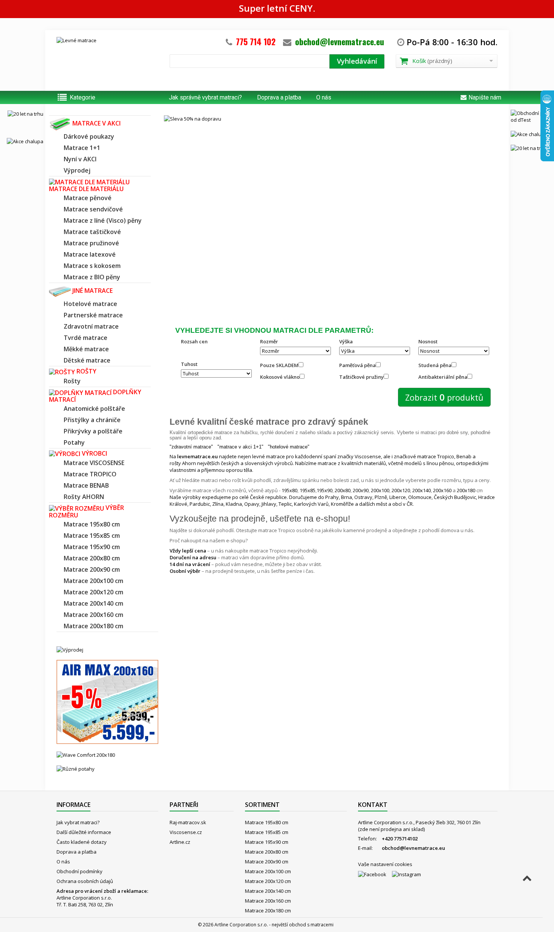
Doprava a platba (279, 97)
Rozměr (269, 341)
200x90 (361, 490)
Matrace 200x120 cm (268, 881)
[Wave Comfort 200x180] (86, 754)
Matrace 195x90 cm (266, 842)
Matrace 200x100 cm (268, 871)
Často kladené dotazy (82, 842)
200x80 (342, 490)
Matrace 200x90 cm (266, 861)
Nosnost (428, 341)
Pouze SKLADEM (279, 365)
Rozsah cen (194, 341)
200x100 (380, 490)
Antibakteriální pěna (442, 376)
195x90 (324, 490)
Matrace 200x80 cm (266, 851)
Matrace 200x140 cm (268, 891)
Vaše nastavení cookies (385, 864)
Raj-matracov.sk (188, 822)
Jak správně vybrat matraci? (205, 97)
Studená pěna (434, 365)
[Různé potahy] (76, 768)
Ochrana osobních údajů (85, 881)
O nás (323, 97)
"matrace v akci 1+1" (240, 447)
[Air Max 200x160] (107, 701)
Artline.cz (180, 842)
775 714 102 (255, 41)
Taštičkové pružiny (361, 376)
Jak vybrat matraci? (78, 822)
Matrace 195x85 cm (266, 832)
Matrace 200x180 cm (268, 910)
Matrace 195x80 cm (266, 822)
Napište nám (484, 97)
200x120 (401, 490)
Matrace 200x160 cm (268, 900)
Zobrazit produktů (444, 397)
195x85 (307, 490)
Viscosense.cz (186, 832)
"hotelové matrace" (288, 447)
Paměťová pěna (357, 365)
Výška (346, 341)
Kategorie (82, 97)
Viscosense (368, 456)
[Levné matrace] (107, 58)
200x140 (421, 490)
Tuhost (189, 364)
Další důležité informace (84, 832)
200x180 (466, 490)
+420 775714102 (400, 838)
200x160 (442, 490)
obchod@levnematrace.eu (339, 41)
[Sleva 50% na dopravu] (328, 207)
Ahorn (189, 463)
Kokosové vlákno (280, 376)
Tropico (445, 456)
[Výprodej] (70, 649)
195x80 (289, 490)
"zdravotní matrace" (191, 447)
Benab (463, 456)
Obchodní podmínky (80, 871)
